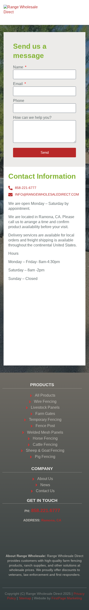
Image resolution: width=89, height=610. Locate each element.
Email (18, 84)
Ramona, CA (51, 520)
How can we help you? (32, 117)
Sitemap (25, 598)
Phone (18, 101)
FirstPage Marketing (67, 598)
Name (18, 67)
